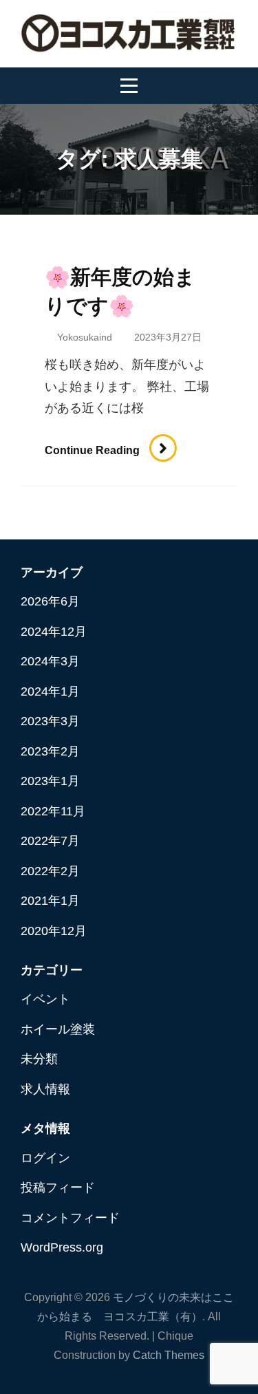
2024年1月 (50, 691)
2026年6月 (50, 601)
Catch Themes (168, 1355)
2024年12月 (54, 632)
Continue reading (99, 450)
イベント (45, 999)
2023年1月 (50, 781)
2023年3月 (50, 721)
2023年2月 (50, 751)
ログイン (45, 1158)
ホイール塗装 (58, 1029)
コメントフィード (70, 1218)
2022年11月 (53, 811)
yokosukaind (84, 337)
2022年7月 (50, 841)
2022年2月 (50, 871)
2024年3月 (50, 661)
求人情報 (45, 1089)
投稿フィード (58, 1187)
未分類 (39, 1059)
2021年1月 (50, 901)
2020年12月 (54, 931)
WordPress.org (62, 1247)
